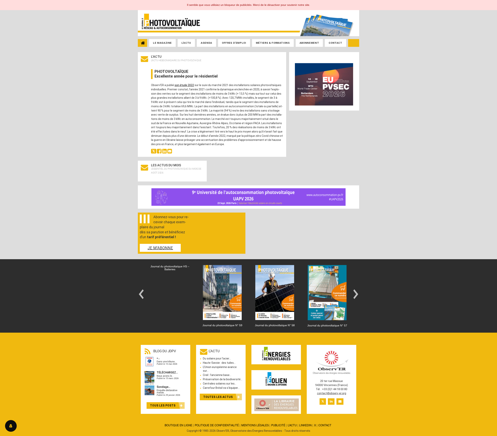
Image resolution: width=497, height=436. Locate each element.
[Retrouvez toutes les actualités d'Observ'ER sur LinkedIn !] (331, 401)
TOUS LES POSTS (163, 405)
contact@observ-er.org (331, 393)
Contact (335, 42)
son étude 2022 (184, 85)
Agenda (206, 42)
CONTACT (324, 425)
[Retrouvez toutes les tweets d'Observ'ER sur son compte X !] (323, 401)
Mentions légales (255, 425)
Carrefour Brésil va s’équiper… (221, 387)
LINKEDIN (305, 425)
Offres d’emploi (234, 42)
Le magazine (162, 42)
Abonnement (309, 42)
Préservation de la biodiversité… (222, 379)
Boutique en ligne (178, 425)
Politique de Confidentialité (217, 425)
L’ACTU (292, 425)
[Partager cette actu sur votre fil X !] (153, 151)
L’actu (186, 42)
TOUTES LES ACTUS (218, 397)
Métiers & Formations (273, 42)
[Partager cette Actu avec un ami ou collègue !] (169, 151)
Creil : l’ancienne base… (217, 375)
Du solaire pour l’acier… (217, 358)
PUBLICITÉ (278, 425)
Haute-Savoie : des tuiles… (219, 362)
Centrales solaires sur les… (219, 383)
